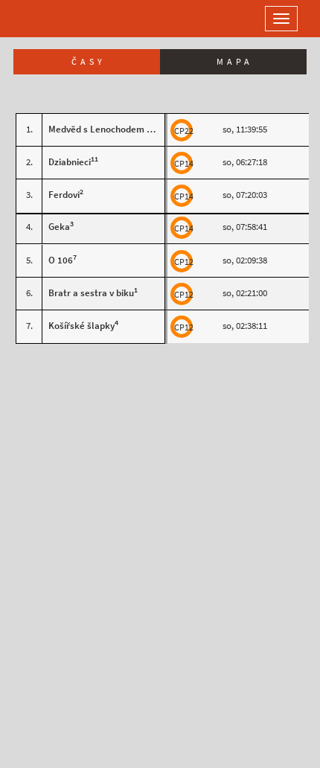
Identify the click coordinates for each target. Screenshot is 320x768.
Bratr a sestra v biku (91, 293)
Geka (59, 226)
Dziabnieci (69, 162)
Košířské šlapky (81, 325)
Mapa (235, 62)
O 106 (60, 260)
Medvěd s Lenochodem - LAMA (111, 129)
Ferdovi (64, 194)
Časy (88, 62)
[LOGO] (59, 18)
